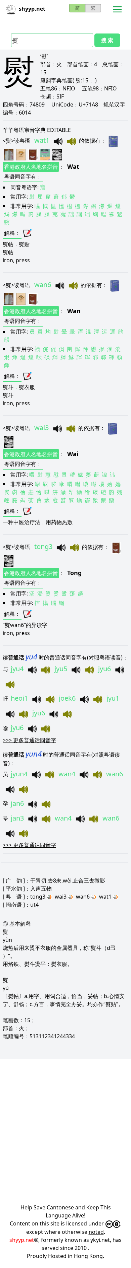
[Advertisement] (65, 1127)
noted (96, 1232)
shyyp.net (21, 1240)
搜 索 (107, 40)
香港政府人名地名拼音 (31, 166)
